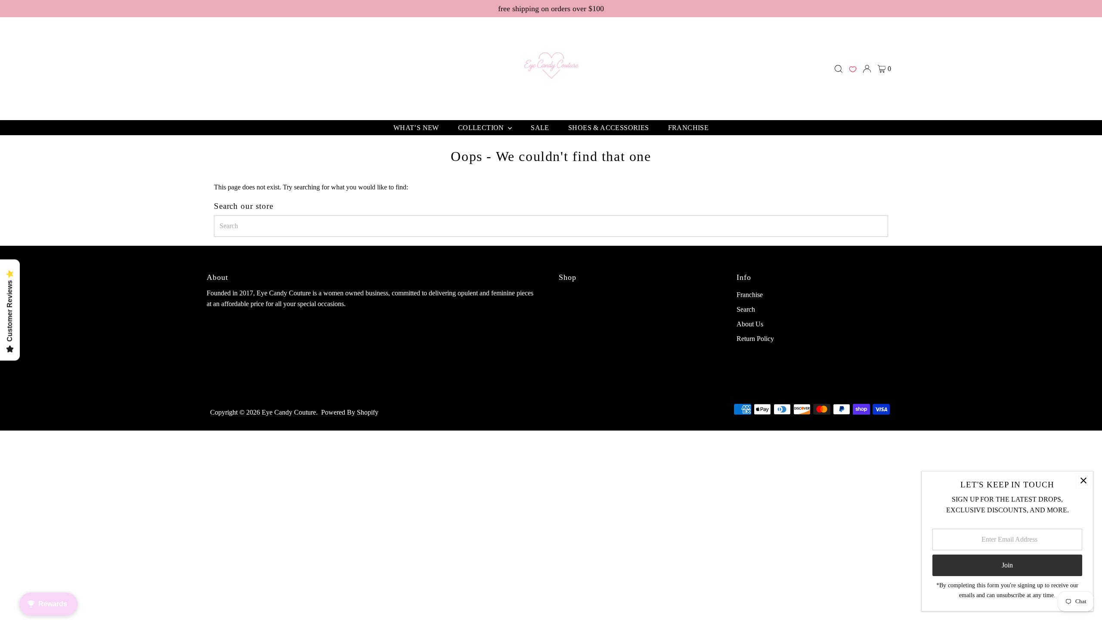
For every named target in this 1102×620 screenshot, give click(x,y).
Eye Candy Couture (289, 412)
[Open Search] (838, 69)
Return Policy (755, 338)
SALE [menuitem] (540, 127)
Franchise (750, 294)
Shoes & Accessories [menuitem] (608, 127)
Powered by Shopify (349, 412)
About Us (750, 324)
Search (746, 309)
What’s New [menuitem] (416, 127)
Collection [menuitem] (482, 127)
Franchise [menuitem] (688, 127)
